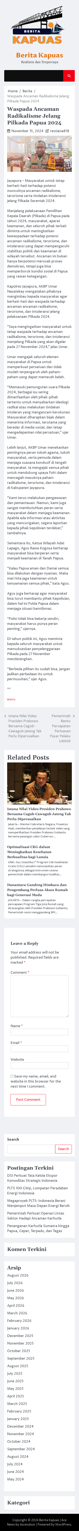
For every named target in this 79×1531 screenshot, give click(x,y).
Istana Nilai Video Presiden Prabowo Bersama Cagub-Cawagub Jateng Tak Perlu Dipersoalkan (39, 814)
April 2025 (15, 1396)
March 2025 (17, 1404)
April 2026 (15, 1305)
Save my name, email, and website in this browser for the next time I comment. (36, 1081)
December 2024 (20, 1426)
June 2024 (15, 1472)
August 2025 (17, 1366)
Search (13, 1139)
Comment (20, 972)
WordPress (63, 1525)
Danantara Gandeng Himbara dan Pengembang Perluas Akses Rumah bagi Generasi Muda (37, 890)
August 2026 (17, 1275)
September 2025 (21, 1358)
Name (17, 1026)
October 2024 (18, 1441)
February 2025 (19, 1411)
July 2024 (15, 1464)
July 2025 (14, 1373)
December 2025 (20, 1336)
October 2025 (18, 1351)
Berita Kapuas (39, 55)
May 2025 (15, 1388)
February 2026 (19, 1321)
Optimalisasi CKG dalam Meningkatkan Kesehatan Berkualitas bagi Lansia (29, 852)
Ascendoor (27, 1525)
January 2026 (18, 1328)
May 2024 (15, 1479)
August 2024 (17, 1456)
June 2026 (15, 1290)
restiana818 (59, 131)
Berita (11, 699)
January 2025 (18, 1419)
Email (16, 1043)
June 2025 (15, 1381)
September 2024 (21, 1449)
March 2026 (17, 1313)
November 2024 (20, 1434)
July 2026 (15, 1283)
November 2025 (20, 1343)
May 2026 (15, 1298)
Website (17, 1059)
